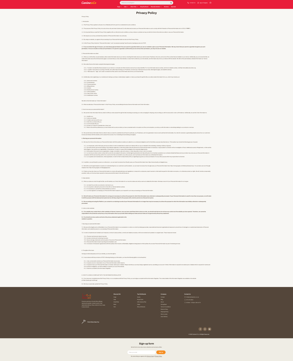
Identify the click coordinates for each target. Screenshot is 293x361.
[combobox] (146, 3)
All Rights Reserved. (204, 334)
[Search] (171, 3)
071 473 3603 (189, 299)
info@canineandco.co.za (192, 297)
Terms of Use (150, 356)
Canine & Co (196, 334)
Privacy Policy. (158, 356)
